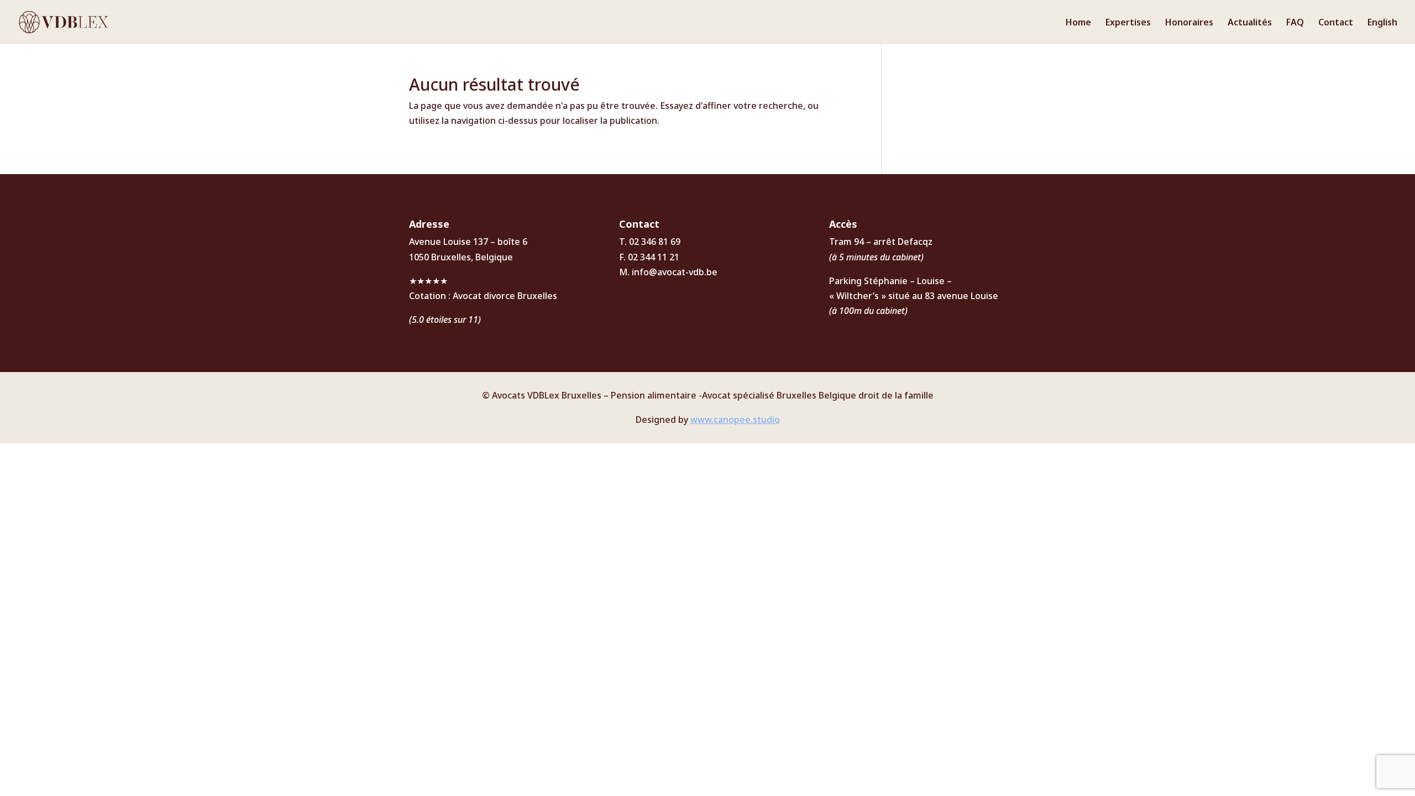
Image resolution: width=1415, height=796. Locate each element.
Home (1078, 23)
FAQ (1295, 23)
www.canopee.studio (735, 419)
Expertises (1128, 23)
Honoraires (1189, 23)
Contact (1335, 23)
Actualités (1250, 23)
